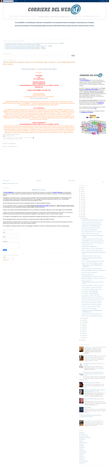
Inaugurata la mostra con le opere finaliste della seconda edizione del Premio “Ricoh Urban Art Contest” (27, 46)
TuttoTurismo (82, 463)
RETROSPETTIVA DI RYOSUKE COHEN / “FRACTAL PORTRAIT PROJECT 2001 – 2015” (94, 390)
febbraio (83, 335)
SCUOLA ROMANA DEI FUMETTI (47, 69)
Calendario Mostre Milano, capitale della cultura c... (92, 224)
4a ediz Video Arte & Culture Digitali (89, 308)
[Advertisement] (30, 28)
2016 (82, 203)
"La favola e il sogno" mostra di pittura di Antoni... (92, 222)
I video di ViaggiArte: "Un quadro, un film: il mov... (92, 287)
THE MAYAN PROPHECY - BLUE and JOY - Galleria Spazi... (94, 270)
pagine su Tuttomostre (86, 280)
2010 (82, 214)
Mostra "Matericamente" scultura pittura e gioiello (92, 268)
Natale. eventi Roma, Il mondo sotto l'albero (90, 233)
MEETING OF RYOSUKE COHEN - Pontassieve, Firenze (94, 356)
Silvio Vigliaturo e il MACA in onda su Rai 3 (91, 295)
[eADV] (103, 181)
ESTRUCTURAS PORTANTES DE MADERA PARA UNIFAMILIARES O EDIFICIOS (23, 47)
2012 (82, 211)
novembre (84, 318)
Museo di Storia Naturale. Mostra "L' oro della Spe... (92, 231)
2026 (82, 187)
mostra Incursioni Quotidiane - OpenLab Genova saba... (93, 285)
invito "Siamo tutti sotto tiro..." (88, 244)
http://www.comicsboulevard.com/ (39, 98)
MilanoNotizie (82, 439)
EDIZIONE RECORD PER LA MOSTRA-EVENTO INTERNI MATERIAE (20, 44)
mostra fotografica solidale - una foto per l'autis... (91, 256)
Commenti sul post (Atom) (12, 183)
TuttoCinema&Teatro (83, 461)
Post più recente (6, 180)
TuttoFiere (81, 449)
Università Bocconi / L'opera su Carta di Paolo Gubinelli (94, 347)
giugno (83, 328)
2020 (82, 195)
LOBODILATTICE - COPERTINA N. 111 (90, 246)
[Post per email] (33, 137)
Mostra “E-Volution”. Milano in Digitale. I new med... (92, 263)
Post (6, 257)
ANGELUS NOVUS (87, 407)
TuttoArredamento (83, 442)
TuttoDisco (81, 444)
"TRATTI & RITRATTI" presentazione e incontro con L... (93, 276)
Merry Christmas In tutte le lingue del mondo (91, 227)
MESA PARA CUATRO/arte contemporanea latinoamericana (94, 278)
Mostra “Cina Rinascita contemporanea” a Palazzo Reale (93, 261)
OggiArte (81, 440)
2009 (82, 216)
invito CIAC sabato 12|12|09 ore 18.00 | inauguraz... (92, 289)
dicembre (84, 218)
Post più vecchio (71, 180)
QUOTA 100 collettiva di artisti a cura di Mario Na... (92, 297)
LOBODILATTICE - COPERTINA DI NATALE (91, 226)
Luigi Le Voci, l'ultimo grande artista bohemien (91, 306)
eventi (16, 138)
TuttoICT (81, 454)
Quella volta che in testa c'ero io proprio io (91, 382)
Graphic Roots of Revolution (87, 274)
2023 (82, 189)
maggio (83, 329)
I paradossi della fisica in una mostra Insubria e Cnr (93, 421)
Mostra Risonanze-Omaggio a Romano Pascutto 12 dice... (93, 299)
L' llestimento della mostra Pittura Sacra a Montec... (92, 304)
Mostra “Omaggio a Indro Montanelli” (89, 229)
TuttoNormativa (82, 457)
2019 (82, 197)
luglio (83, 326)
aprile (83, 331)
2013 (82, 209)
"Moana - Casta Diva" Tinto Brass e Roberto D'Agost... (92, 250)
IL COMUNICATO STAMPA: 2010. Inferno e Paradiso (92, 220)
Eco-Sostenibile (82, 434)
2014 (82, 207)
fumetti (21, 138)
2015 (82, 205)
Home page (38, 180)
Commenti (7, 259)
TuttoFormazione (82, 451)
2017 (82, 201)
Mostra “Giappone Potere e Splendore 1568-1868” (92, 302)
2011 (82, 212)
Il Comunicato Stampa (83, 435)
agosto (83, 324)
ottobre (83, 320)
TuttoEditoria (82, 447)
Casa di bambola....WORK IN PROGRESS (90, 291)
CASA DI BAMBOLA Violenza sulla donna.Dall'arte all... (93, 240)
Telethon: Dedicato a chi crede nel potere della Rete (92, 248)
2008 (82, 340)
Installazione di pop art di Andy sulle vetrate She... (92, 300)
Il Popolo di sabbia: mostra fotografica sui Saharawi (92, 315)
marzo (83, 333)
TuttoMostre (81, 456)
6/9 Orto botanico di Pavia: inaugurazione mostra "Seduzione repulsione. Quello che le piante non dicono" (93, 374)
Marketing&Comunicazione (85, 437)
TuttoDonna (81, 446)
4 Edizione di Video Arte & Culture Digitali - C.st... (92, 314)
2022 (82, 191)
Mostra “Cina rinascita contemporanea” (90, 272)
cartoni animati (10, 138)
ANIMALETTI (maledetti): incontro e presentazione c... (93, 242)
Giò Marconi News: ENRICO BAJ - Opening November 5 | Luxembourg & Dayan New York (90, 415)
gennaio (83, 337)
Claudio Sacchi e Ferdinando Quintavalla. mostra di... (92, 239)
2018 (82, 199)
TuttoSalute (81, 459)
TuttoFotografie (82, 452)
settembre (84, 322)
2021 (82, 193)
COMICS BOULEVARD (28, 69)
